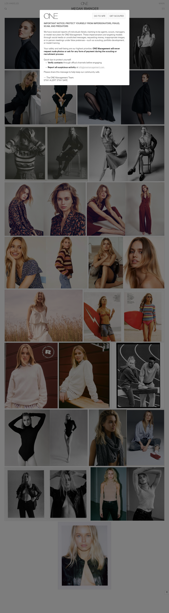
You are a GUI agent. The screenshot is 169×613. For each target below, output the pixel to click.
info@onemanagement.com (91, 67)
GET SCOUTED (117, 16)
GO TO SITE (99, 16)
